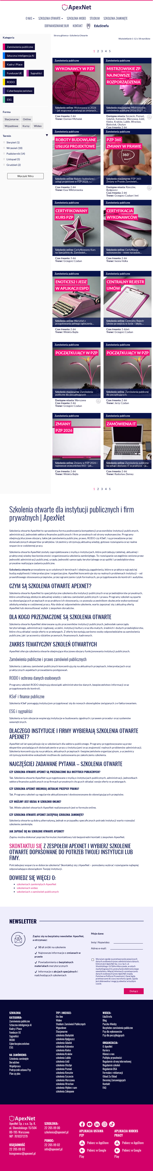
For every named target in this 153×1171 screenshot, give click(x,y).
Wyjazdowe (11, 125)
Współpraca (15, 1066)
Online (27, 119)
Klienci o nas (108, 1054)
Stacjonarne (11, 119)
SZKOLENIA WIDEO (76, 18)
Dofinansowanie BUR (57, 26)
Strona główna (61, 35)
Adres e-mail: (99, 948)
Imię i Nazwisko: (100, 942)
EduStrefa (101, 26)
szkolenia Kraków (64, 1054)
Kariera (106, 1050)
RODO (11, 82)
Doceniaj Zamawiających (114, 1080)
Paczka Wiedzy (109, 1024)
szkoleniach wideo (27, 887)
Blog (105, 1020)
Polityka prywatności (112, 1058)
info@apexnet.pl (53, 1149)
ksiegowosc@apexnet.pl (22, 1153)
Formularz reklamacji (113, 1073)
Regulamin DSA (110, 1069)
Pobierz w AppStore (98, 1142)
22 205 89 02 (52, 1145)
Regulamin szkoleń (111, 1065)
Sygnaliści (36, 73)
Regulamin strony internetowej (117, 1061)
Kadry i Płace (14, 64)
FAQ (104, 1087)
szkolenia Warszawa (65, 1080)
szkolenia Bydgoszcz (65, 1039)
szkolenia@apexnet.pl (56, 1132)
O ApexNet (107, 1046)
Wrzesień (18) (14, 148)
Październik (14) (16, 153)
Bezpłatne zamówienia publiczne (118, 1028)
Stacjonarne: (62, 1031)
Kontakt (77, 26)
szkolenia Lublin (63, 1058)
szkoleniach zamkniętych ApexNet (36, 884)
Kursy (26, 125)
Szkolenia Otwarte (79, 35)
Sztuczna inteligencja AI (20, 55)
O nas (29, 18)
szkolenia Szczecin (64, 1076)
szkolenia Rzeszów (64, 1073)
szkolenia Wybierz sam (66, 1087)
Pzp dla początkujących (113, 1035)
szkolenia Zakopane (65, 1091)
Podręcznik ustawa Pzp (20, 1070)
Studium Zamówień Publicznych (70, 1024)
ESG (9, 99)
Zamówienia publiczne (20, 46)
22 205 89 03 (17, 1149)
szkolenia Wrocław (65, 1084)
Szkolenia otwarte (49, 18)
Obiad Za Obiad (110, 1076)
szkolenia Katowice (65, 1046)
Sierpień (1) (13, 142)
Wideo (38, 125)
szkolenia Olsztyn (64, 1065)
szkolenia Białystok (65, 1035)
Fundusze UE (14, 73)
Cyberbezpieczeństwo (19, 90)
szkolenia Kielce (63, 1050)
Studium (95, 18)
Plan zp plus (14, 1073)
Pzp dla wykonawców (112, 1031)
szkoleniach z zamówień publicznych (38, 891)
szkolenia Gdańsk (64, 1043)
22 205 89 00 (52, 1128)
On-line (59, 1016)
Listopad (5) (13, 159)
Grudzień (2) (14, 164)
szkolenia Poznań (64, 1069)
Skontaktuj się (25, 846)
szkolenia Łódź (62, 1061)
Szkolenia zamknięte (115, 18)
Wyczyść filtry (25, 176)
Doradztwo (14, 1062)
